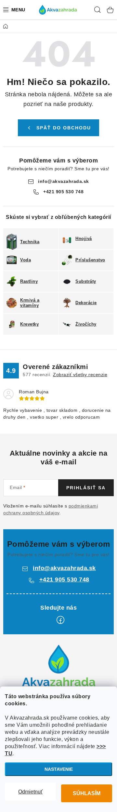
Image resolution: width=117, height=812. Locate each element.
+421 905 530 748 (63, 191)
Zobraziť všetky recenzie (80, 374)
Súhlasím (86, 793)
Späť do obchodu (63, 127)
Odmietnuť (30, 791)
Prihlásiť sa (86, 487)
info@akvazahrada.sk (63, 181)
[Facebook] (60, 620)
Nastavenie (59, 769)
